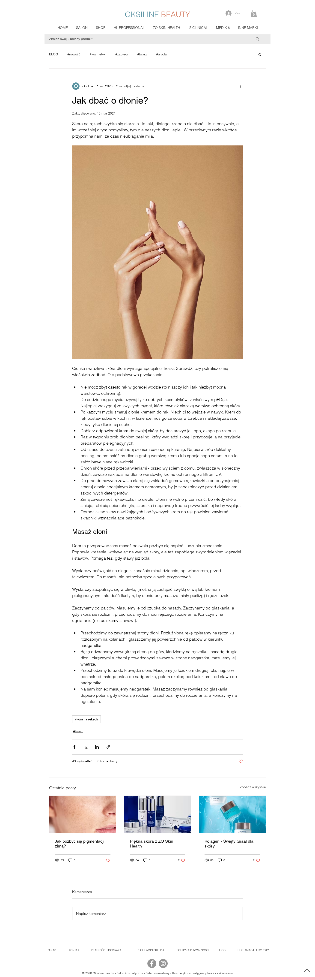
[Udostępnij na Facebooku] (74, 747)
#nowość (73, 54)
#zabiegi (121, 54)
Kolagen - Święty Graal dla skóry (229, 843)
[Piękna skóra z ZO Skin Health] (157, 814)
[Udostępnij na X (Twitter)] (85, 747)
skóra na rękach (86, 719)
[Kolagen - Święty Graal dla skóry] (232, 814)
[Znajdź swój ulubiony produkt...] (257, 39)
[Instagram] (163, 963)
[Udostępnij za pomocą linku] (108, 747)
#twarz (142, 54)
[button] (254, 13)
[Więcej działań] (240, 86)
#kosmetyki (98, 54)
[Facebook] (151, 963)
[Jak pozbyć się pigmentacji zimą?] (82, 814)
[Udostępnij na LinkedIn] (97, 747)
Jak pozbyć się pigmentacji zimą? (79, 843)
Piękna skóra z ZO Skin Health (151, 843)
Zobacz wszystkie (253, 787)
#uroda (161, 54)
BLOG (53, 54)
